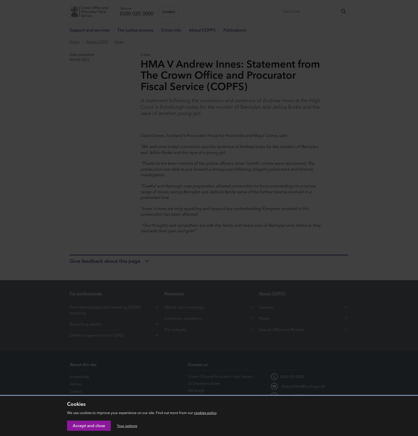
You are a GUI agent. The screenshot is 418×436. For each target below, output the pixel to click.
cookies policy (205, 413)
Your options (127, 426)
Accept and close (89, 425)
